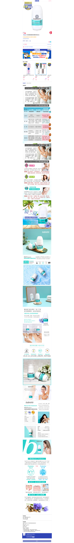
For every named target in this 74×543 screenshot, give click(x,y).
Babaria (25, 34)
